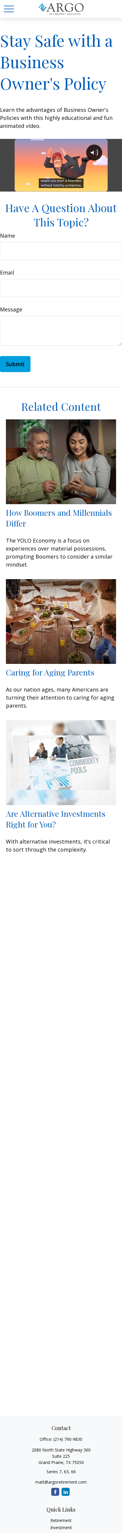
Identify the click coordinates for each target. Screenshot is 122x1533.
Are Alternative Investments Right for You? (55, 819)
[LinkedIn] (66, 1492)
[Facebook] (55, 1492)
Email (7, 272)
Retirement (61, 1520)
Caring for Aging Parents (50, 672)
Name (7, 235)
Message (11, 309)
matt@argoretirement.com (61, 1482)
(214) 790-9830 (67, 1439)
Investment (61, 1527)
